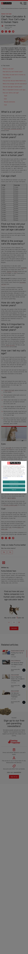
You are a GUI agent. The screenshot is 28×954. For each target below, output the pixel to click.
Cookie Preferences (13, 482)
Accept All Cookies (14, 485)
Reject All (14, 489)
